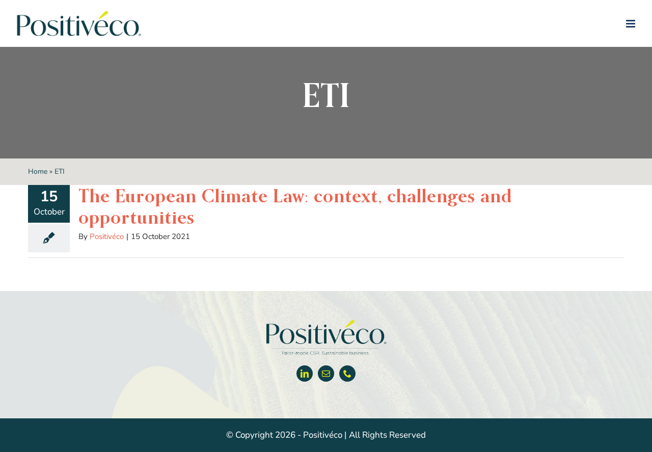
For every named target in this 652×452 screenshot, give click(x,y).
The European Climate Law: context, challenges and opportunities (295, 206)
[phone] (347, 373)
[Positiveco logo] (326, 322)
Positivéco (107, 236)
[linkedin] (304, 373)
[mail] (326, 373)
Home (37, 171)
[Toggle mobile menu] (631, 23)
